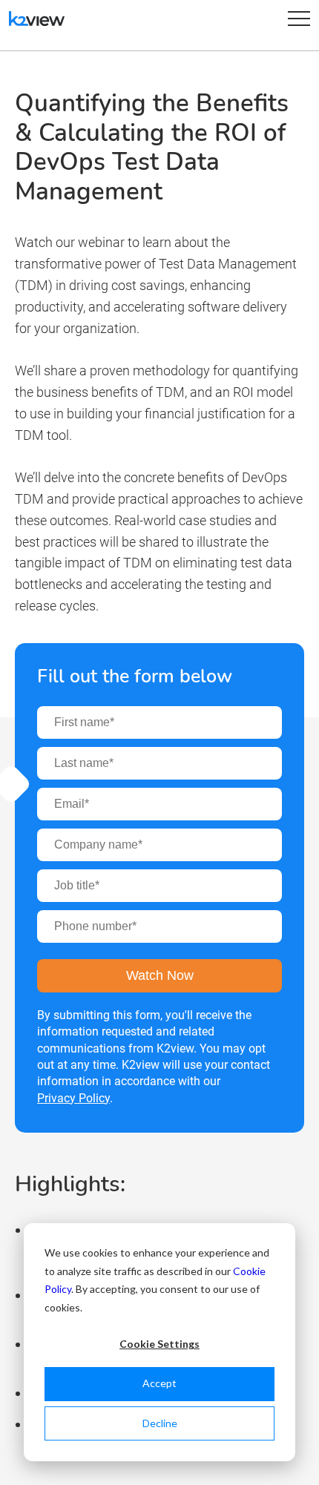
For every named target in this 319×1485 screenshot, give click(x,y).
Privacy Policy (73, 1098)
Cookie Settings (159, 1343)
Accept (159, 1383)
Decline (159, 1423)
